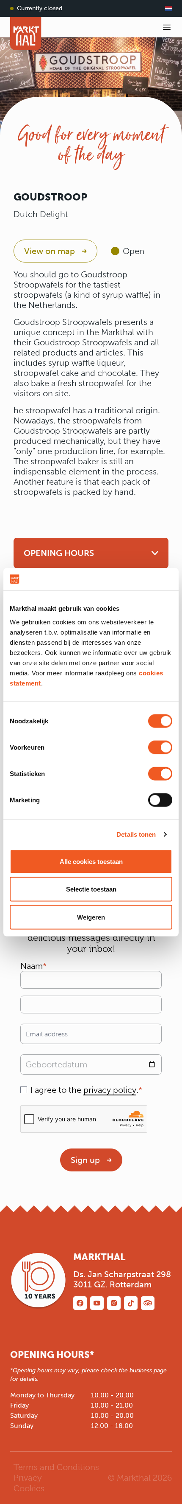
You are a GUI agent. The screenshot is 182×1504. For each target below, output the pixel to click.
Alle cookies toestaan (91, 861)
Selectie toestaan (91, 889)
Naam (31, 966)
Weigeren (91, 916)
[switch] (160, 747)
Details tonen (136, 834)
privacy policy (109, 1090)
